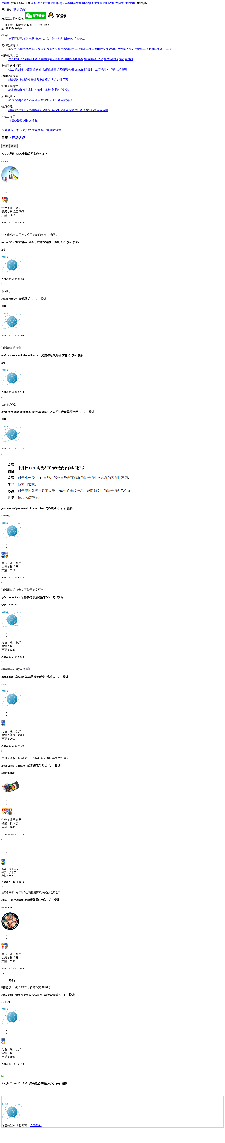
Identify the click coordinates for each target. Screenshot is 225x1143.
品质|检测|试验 (17, 100)
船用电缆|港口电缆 (159, 49)
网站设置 (55, 130)
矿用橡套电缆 (139, 49)
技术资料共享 (39, 89)
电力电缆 (74, 49)
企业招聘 (56, 38)
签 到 (13, 146)
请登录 (35, 3)
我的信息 (57, 3)
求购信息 (79, 38)
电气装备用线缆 (59, 49)
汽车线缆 (25, 59)
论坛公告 (14, 120)
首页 (4, 130)
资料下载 (43, 130)
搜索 (34, 130)
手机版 (5, 3)
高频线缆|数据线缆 (83, 59)
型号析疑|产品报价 (28, 38)
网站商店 (130, 3)
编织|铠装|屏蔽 (71, 69)
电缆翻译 (88, 3)
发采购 (98, 3)
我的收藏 (109, 3)
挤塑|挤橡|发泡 (35, 69)
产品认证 (32, 100)
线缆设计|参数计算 (42, 110)
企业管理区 (73, 110)
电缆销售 (43, 100)
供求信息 (68, 38)
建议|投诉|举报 (29, 120)
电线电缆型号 (73, 3)
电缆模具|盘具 (48, 79)
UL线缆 (35, 59)
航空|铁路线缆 (122, 49)
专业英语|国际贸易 (60, 100)
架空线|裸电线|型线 (20, 49)
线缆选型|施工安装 (19, 110)
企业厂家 (62, 79)
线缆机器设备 (30, 79)
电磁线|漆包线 (40, 49)
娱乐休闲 (102, 110)
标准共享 (25, 89)
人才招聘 (25, 130)
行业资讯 (60, 110)
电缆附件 (97, 49)
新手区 (12, 38)
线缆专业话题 (88, 110)
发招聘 (119, 3)
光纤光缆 (108, 49)
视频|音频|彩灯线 (122, 59)
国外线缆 (14, 59)
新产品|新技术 (103, 59)
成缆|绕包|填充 (53, 69)
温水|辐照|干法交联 (92, 69)
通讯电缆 (86, 49)
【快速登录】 (19, 9)
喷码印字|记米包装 (115, 69)
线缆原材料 (15, 79)
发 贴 (5, 146)
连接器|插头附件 (50, 59)
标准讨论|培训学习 (59, 89)
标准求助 (14, 89)
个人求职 (45, 38)
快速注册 (45, 3)
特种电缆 (66, 59)
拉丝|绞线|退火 (17, 69)
